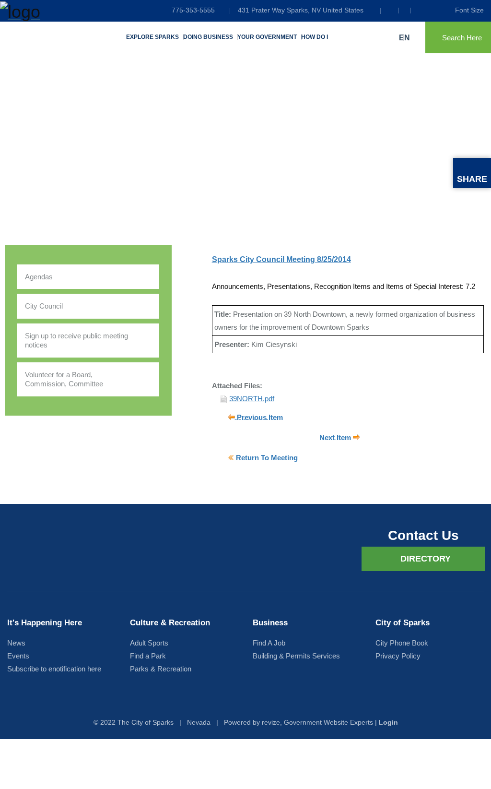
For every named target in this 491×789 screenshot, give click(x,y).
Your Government (267, 37)
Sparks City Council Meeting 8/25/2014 (281, 259)
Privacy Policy (398, 656)
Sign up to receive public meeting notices (76, 340)
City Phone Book (401, 643)
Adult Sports (149, 643)
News (16, 643)
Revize (271, 722)
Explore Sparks (152, 37)
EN (405, 38)
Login (388, 722)
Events (18, 656)
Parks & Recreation (160, 669)
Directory (425, 558)
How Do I (314, 37)
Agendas (39, 277)
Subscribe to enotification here (54, 669)
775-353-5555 (193, 10)
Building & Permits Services (296, 656)
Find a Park (148, 656)
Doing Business (208, 37)
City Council (44, 306)
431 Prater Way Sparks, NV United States (300, 10)
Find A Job (269, 643)
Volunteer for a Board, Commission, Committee (64, 379)
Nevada (198, 722)
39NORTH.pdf (251, 398)
